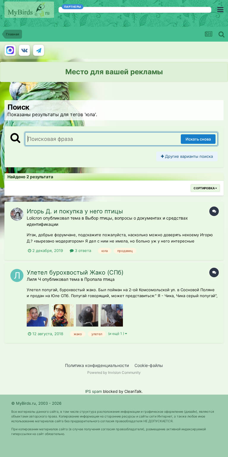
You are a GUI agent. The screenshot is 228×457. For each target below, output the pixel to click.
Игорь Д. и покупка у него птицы (75, 211)
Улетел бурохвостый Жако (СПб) (75, 272)
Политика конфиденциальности (97, 365)
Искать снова (198, 139)
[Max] (10, 50)
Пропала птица (99, 279)
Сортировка (204, 188)
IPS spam (93, 391)
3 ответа (82, 250)
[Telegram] (38, 50)
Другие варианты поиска (188, 156)
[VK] (24, 50)
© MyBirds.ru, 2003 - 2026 (36, 403)
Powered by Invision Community (114, 372)
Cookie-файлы (148, 365)
